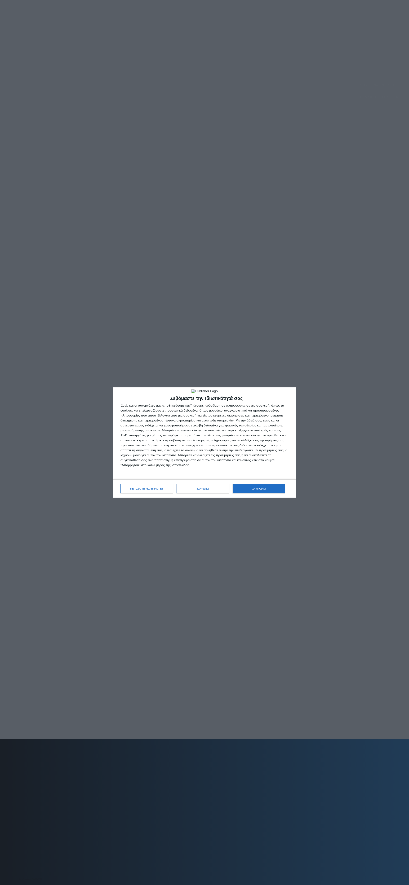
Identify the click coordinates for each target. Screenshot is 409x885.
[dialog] (204, 442)
